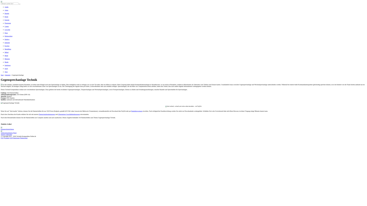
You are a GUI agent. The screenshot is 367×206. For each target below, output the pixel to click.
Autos (6, 10)
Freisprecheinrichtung (7, 129)
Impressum (16, 138)
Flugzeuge (8, 23)
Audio (6, 7)
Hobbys (7, 39)
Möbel (7, 52)
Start (2, 75)
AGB (11, 138)
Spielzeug (8, 65)
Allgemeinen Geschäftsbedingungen (69, 114)
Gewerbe (7, 30)
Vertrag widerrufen (6, 134)
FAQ (2, 138)
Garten (7, 26)
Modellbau (8, 49)
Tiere (6, 72)
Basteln (7, 13)
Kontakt (6, 138)
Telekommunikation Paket (9, 133)
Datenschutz (24, 138)
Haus (6, 33)
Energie (7, 20)
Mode (6, 55)
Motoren (7, 59)
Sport (6, 68)
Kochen (7, 46)
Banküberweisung (136, 111)
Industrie (7, 42)
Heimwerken (8, 36)
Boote (6, 17)
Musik (6, 62)
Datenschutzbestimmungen (47, 114)
